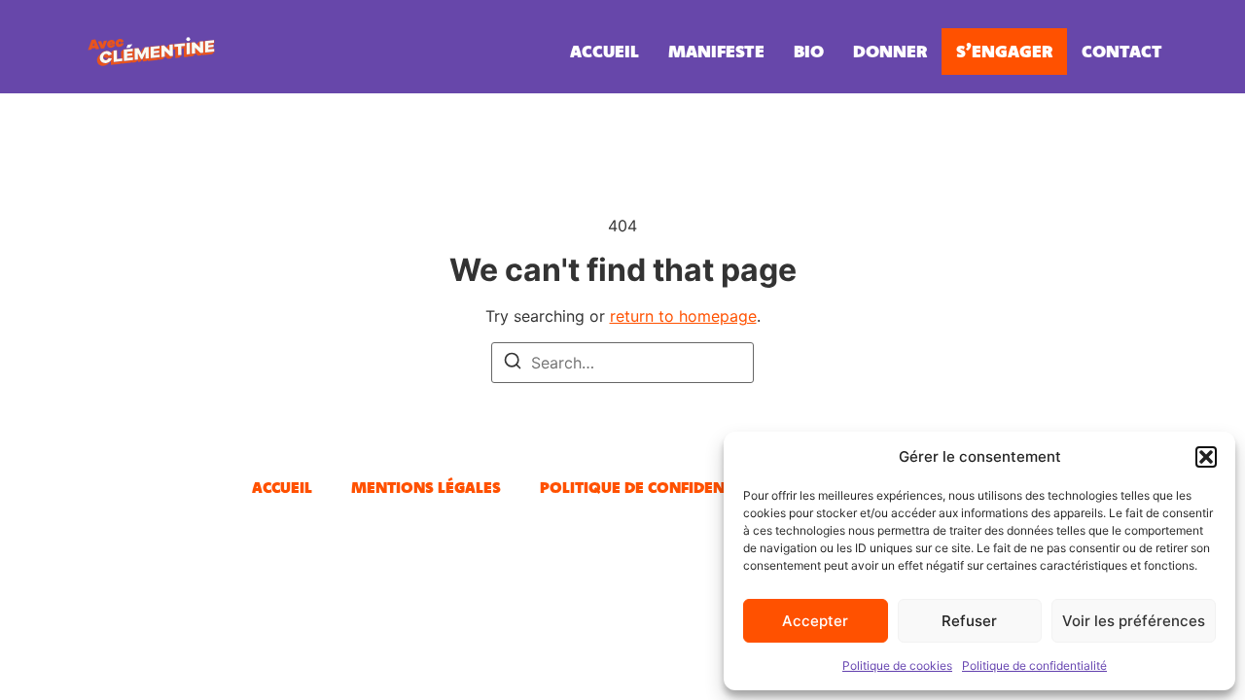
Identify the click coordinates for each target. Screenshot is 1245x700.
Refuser (969, 621)
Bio (809, 51)
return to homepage (683, 316)
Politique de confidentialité (1034, 665)
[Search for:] (622, 362)
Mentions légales (426, 487)
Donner (890, 51)
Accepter (815, 621)
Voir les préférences (1133, 621)
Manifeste (716, 51)
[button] (1206, 457)
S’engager (1004, 51)
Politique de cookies (897, 665)
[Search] (512, 363)
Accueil (604, 51)
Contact (1122, 51)
